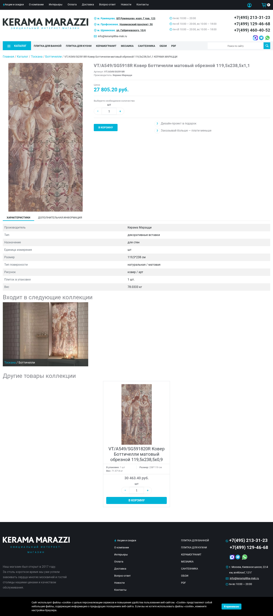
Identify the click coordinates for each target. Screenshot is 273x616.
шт (109, 104)
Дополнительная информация (60, 217)
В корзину (105, 127)
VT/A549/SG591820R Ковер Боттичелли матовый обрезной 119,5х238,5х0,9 (136, 454)
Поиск (267, 45)
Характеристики (18, 217)
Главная (8, 56)
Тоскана (37, 56)
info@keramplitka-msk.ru (112, 36)
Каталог (22, 56)
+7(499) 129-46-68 (252, 24)
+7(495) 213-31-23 (252, 17)
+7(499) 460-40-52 (252, 30)
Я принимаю (231, 606)
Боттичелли (53, 56)
